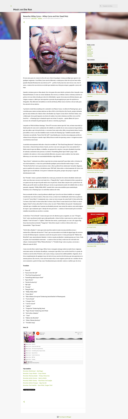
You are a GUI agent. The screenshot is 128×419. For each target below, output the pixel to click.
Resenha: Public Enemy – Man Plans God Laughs (37, 380)
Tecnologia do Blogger (65, 417)
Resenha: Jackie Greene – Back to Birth (34, 378)
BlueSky (89, 47)
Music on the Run (22, 9)
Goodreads (90, 52)
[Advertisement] (40, 3)
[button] (24, 22)
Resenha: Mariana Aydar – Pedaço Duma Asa (36, 376)
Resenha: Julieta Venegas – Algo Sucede (35, 383)
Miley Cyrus (33, 18)
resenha (40, 18)
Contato (89, 46)
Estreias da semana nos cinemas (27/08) (96, 189)
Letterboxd (90, 53)
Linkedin (89, 54)
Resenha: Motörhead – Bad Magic (33, 371)
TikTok (89, 50)
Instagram (90, 49)
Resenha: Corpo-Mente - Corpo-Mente (34, 373)
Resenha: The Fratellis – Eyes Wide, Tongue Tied (37, 385)
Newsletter (90, 56)
